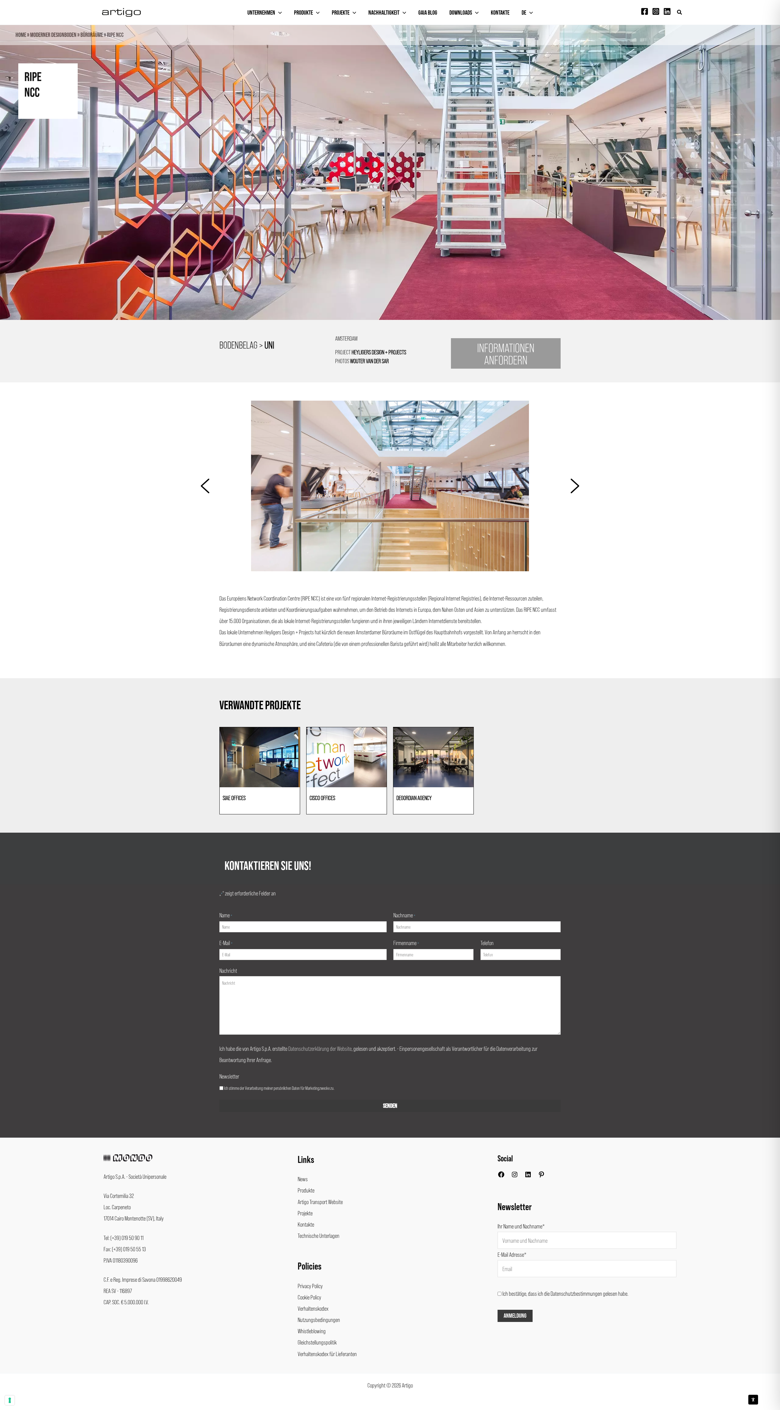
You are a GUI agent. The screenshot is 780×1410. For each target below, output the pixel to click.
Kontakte (500, 12)
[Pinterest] (541, 1175)
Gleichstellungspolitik (317, 1342)
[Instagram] (656, 11)
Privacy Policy (310, 1285)
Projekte (340, 12)
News (303, 1178)
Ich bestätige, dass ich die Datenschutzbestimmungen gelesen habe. (565, 1293)
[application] (278, 12)
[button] (679, 12)
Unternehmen (261, 12)
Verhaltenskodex (313, 1308)
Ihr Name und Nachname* (521, 1226)
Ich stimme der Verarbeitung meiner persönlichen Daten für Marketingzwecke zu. (279, 1088)
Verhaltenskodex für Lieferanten (327, 1353)
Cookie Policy (309, 1297)
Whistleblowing (312, 1330)
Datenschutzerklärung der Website (320, 1048)
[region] (390, 183)
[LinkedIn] (528, 1175)
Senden (390, 1106)
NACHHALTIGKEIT (383, 12)
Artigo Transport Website (320, 1201)
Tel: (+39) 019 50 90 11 (124, 1237)
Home (21, 35)
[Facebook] (644, 11)
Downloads (460, 12)
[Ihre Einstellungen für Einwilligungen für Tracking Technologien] (10, 1400)
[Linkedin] (667, 11)
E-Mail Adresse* (512, 1254)
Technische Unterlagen (318, 1235)
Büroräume (91, 35)
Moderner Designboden (53, 35)
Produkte (303, 12)
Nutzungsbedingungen (319, 1319)
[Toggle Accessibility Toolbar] (753, 1399)
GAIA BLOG (427, 12)
